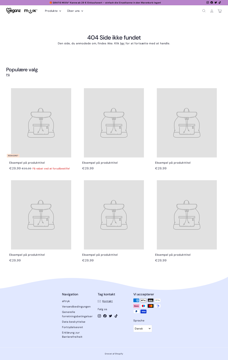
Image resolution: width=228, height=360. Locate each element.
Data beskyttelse (73, 321)
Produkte (52, 11)
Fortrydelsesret (72, 327)
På (8, 75)
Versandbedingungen (76, 306)
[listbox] (142, 328)
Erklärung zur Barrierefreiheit (72, 334)
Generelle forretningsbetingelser (77, 314)
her (122, 43)
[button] (204, 10)
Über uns (74, 11)
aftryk (66, 301)
